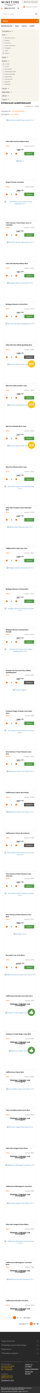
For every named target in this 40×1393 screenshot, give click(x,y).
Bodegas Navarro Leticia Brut (17, 304)
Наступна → (27, 1318)
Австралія (8, 69)
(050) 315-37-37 (9, 8)
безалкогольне (10, 38)
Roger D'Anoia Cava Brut (15, 182)
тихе (6, 50)
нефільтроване (10, 45)
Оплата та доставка (28, 1365)
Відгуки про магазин (29, 1373)
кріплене (8, 43)
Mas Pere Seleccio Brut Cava (16, 386)
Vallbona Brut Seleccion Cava (16, 548)
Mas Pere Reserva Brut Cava (16, 467)
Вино (17, 26)
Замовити (29, 357)
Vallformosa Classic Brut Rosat (17, 792)
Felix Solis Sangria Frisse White (17, 1224)
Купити (29, 154)
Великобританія (10, 72)
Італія (7, 66)
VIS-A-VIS (25, 1391)
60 (34, 1324)
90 (37, 1324)
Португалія (8, 79)
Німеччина (8, 77)
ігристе (24, 26)
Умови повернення (31, 1369)
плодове (8, 48)
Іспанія (32, 26)
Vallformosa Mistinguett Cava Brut (19, 1186)
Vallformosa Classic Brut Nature (18, 833)
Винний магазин (6, 26)
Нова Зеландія (10, 74)
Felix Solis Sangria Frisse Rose (17, 1148)
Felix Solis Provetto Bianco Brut (17, 141)
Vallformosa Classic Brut (15, 1072)
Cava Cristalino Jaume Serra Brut (18, 1110)
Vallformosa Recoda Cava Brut (17, 1301)
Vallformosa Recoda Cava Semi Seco (19, 996)
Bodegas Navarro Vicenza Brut (17, 589)
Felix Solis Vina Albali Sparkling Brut (19, 345)
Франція (7, 84)
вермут (7, 40)
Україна (7, 82)
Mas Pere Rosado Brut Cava (16, 426)
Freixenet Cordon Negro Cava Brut (18, 1034)
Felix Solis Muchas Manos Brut (17, 263)
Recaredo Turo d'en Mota (15, 955)
